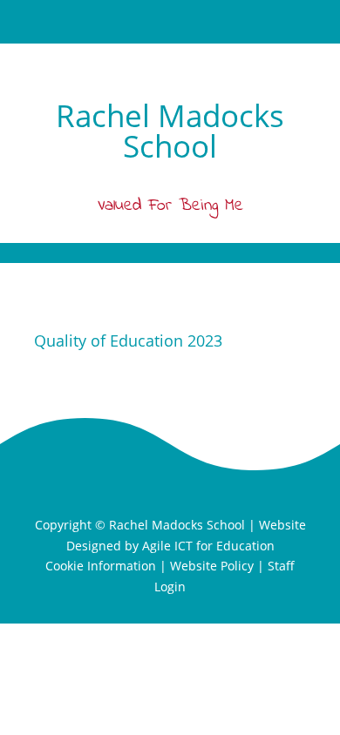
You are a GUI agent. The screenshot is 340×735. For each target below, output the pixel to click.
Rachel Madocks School (177, 524)
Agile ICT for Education (208, 545)
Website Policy (212, 565)
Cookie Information (100, 565)
